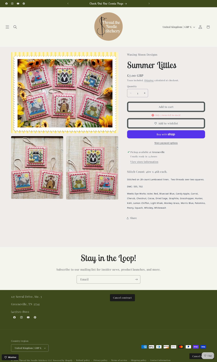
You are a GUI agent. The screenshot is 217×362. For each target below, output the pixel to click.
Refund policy (83, 360)
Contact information (160, 360)
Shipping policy (139, 360)
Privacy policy (101, 360)
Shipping (149, 80)
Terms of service (119, 360)
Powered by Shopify (63, 360)
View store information (144, 161)
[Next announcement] (149, 3)
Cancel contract (122, 297)
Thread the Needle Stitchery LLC (35, 360)
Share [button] (133, 218)
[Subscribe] (136, 279)
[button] (7, 27)
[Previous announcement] (68, 3)
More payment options (166, 142)
